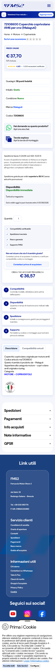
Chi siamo (15, 566)
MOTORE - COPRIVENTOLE (18, 374)
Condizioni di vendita (20, 525)
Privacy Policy (17, 587)
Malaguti (17, 107)
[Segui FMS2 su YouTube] (13, 614)
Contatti (14, 533)
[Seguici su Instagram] (27, 614)
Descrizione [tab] (11, 348)
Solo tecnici (22, 666)
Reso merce (16, 546)
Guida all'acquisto (19, 550)
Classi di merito (17, 579)
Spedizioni (15, 537)
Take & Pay (15, 575)
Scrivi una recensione (15, 39)
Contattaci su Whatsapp (22, 570)
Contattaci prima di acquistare (27, 264)
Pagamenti (15, 542)
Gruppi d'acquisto (19, 583)
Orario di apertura (19, 529)
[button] (50, 6)
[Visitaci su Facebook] (42, 614)
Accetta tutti (9, 666)
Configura (34, 666)
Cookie (14, 592)
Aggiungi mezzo (46, 14)
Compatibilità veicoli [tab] (33, 348)
